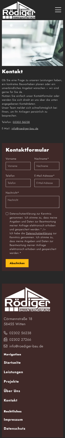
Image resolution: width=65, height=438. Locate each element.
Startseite (12, 362)
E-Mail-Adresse (44, 176)
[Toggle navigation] (58, 10)
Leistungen (13, 371)
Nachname (41, 159)
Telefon (10, 176)
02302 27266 (19, 339)
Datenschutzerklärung (39, 233)
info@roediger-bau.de (25, 128)
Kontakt (10, 400)
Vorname (11, 159)
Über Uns (12, 390)
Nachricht (12, 193)
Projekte (11, 381)
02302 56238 (21, 122)
